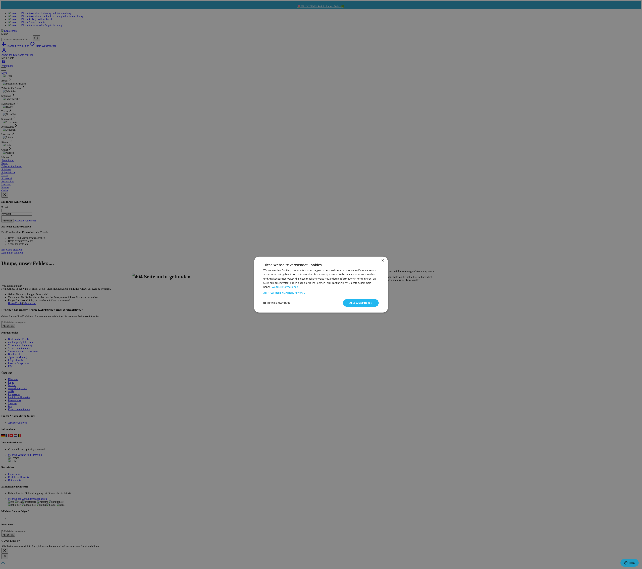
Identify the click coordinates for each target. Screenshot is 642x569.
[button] (321, 292)
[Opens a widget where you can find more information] (629, 563)
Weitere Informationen (285, 286)
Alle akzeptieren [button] (360, 302)
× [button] (382, 260)
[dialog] (321, 284)
